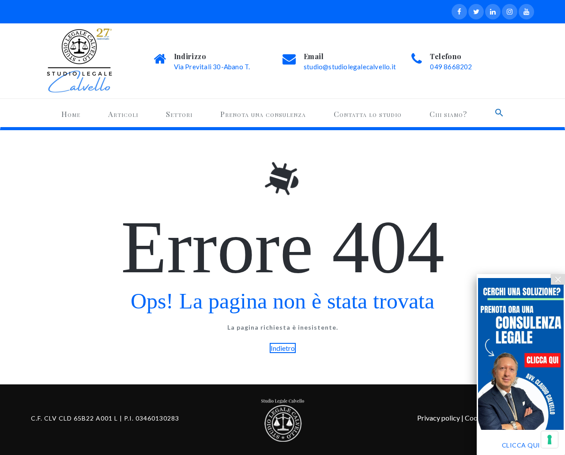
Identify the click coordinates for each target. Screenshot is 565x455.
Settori (179, 114)
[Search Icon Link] (499, 112)
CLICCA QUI (521, 445)
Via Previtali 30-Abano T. (212, 67)
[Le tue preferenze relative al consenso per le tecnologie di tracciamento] (549, 439)
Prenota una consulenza (263, 114)
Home (70, 114)
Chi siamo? (448, 114)
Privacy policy (438, 418)
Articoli (123, 114)
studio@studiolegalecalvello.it (350, 67)
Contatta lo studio (368, 114)
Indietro (283, 348)
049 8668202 (451, 67)
